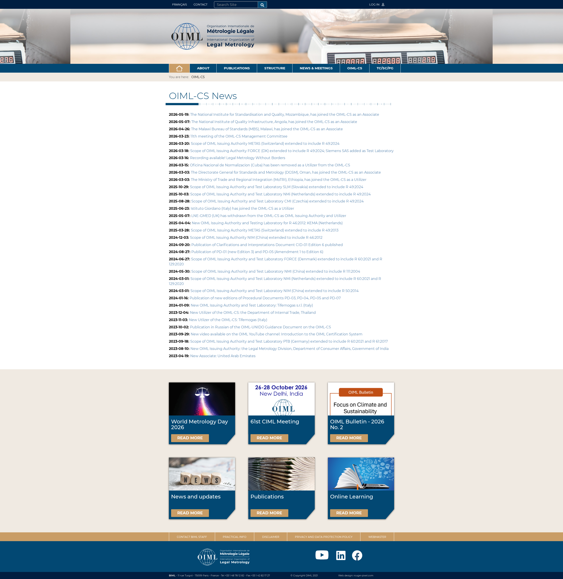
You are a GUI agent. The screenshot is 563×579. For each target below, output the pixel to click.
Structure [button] (274, 68)
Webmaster (377, 537)
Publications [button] (237, 68)
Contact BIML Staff (192, 537)
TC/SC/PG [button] (385, 68)
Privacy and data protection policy (324, 537)
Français (179, 4)
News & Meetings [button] (316, 68)
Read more (190, 438)
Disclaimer (270, 537)
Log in (374, 4)
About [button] (203, 68)
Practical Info (234, 537)
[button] (179, 68)
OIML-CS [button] (354, 68)
